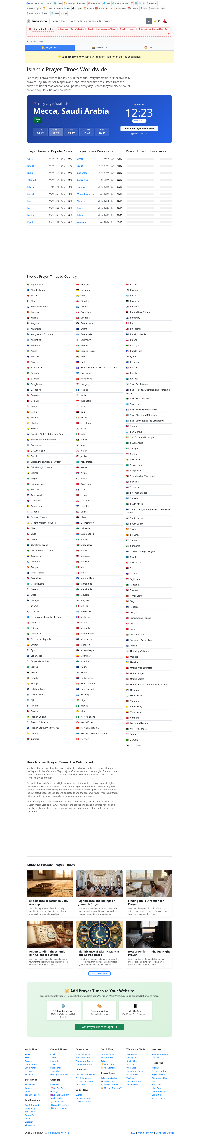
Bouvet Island (36, 450)
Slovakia (132, 481)
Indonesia (83, 400)
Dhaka (30, 165)
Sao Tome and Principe (140, 437)
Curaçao (33, 600)
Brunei (32, 472)
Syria (130, 568)
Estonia (33, 672)
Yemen (131, 734)
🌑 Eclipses (77, 8)
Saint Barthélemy (137, 384)
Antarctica (34, 328)
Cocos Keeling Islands (40, 550)
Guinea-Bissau (85, 350)
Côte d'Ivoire (35, 583)
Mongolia (83, 628)
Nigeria (82, 705)
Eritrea (32, 666)
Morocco (83, 644)
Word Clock (131, 1067)
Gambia (33, 738)
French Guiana (36, 716)
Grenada (83, 317)
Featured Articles (159, 1071)
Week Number (56, 1098)
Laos (80, 489)
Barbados (34, 389)
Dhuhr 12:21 (53, 172)
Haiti (80, 362)
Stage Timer (55, 1071)
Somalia (132, 498)
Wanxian (81, 222)
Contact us (157, 1095)
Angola (32, 317)
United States (135, 678)
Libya (81, 517)
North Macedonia (87, 727)
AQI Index (156, 1057)
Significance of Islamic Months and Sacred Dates (99, 953)
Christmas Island (37, 544)
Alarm (45, 13)
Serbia (131, 453)
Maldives (83, 561)
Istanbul (31, 179)
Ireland (82, 417)
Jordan (81, 456)
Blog (154, 1081)
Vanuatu (132, 701)
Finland (32, 705)
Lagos (30, 201)
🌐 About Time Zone (59, 1105)
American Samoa (37, 306)
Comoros (33, 561)
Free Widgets (132, 1054)
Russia (131, 373)
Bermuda (33, 417)
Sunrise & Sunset (134, 1081)
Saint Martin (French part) (141, 409)
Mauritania (84, 589)
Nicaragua (83, 694)
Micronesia (84, 611)
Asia (27, 1057)
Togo (130, 601)
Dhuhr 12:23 (53, 208)
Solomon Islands (136, 492)
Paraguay (133, 317)
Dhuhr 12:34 (53, 194)
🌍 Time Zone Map (120, 3)
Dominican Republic (39, 639)
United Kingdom (136, 673)
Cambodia (34, 500)
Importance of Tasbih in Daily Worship (48, 902)
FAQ (143, 8)
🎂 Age (64, 13)
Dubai (30, 172)
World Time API (145, 1132)
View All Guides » (99, 973)
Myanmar (83, 655)
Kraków (81, 186)
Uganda (132, 656)
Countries (29, 1088)
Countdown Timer (134, 1071)
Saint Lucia (133, 404)
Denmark (34, 622)
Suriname (133, 545)
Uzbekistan (134, 695)
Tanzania (132, 584)
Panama (132, 306)
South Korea (134, 518)
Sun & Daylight (32, 1105)
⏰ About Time (57, 1101)
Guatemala (84, 334)
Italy (80, 434)
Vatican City (134, 706)
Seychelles (133, 459)
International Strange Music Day (153, 29)
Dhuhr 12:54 (103, 201)
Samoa (131, 426)
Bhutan (32, 423)
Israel (81, 428)
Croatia (32, 589)
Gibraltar (83, 301)
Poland (131, 339)
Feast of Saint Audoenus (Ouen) (102, 29)
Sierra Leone (134, 465)
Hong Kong (84, 378)
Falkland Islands (37, 689)
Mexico (82, 605)
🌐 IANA (106, 3)
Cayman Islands (37, 517)
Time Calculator (83, 1054)
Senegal (132, 448)
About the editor (159, 1078)
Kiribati (82, 472)
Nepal (81, 672)
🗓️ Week (55, 13)
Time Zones (94, 3)
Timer (53, 1064)
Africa (27, 1054)
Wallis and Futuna (137, 723)
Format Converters (84, 1081)
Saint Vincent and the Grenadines (145, 420)
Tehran (80, 215)
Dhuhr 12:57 (53, 158)
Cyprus (32, 605)
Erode (80, 165)
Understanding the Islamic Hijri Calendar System (47, 953)
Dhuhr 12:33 (103, 172)
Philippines (133, 328)
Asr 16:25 (104, 222)
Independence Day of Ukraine (71, 29)
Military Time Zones (59, 1074)
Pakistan (132, 289)
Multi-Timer (55, 1067)
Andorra (33, 312)
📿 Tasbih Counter (109, 1084)
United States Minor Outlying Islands (147, 684)
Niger (81, 700)
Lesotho (82, 506)
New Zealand (85, 689)
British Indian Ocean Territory (44, 461)
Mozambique (85, 650)
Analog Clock (132, 1057)
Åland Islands (36, 289)
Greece (82, 306)
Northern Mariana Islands (91, 733)
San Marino (134, 431)
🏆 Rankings (69, 3)
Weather (29, 1122)
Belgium (33, 400)
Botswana (34, 445)
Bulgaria (33, 478)
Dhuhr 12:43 (103, 186)
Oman (131, 284)
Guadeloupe (84, 323)
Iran (80, 406)
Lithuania (83, 528)
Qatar (131, 356)
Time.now (36, 21)
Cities (27, 1091)
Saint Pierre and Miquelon (141, 415)
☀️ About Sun (107, 1064)
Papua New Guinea (138, 312)
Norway (82, 738)
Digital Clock (132, 1061)
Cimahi (80, 158)
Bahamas (33, 373)
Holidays (120, 8)
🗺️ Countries (46, 3)
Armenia (33, 345)
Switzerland (134, 562)
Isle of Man (84, 423)
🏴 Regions (81, 3)
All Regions (30, 1084)
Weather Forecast (160, 1054)
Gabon (32, 733)
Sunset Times (107, 1057)
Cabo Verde (35, 495)
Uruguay (132, 690)
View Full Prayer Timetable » (139, 128)
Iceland (82, 389)
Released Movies (83, 1101)
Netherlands (84, 677)
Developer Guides (165, 1132)
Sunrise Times (107, 1054)
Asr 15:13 (104, 158)
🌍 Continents (32, 3)
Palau (131, 295)
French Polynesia (37, 722)
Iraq (80, 411)
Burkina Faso (35, 483)
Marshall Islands (86, 578)
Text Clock (131, 1064)
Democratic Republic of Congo (44, 617)
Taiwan (131, 573)
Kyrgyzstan (84, 483)
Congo (32, 567)
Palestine (133, 301)
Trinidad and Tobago (138, 617)
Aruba (32, 350)
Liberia (82, 511)
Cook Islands (35, 572)
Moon (27, 1118)
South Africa (134, 503)
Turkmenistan (135, 634)
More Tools (157, 1088)
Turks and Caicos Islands (140, 640)
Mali (80, 567)
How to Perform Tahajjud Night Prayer (149, 953)
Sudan (131, 540)
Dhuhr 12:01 (53, 165)
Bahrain (33, 378)
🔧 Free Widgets (33, 8)
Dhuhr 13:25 (103, 208)
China (32, 539)
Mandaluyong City (86, 194)
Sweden (132, 556)
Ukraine (132, 662)
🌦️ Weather (151, 3)
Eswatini (33, 677)
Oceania (28, 1071)
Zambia (132, 739)
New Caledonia (86, 683)
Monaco (82, 622)
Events (79, 1095)
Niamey (81, 201)
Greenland (84, 312)
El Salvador (34, 655)
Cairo (30, 158)
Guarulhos (82, 179)
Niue (80, 711)
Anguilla (33, 323)
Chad (31, 528)
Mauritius (83, 594)
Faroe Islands (36, 694)
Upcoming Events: (43, 29)
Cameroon (34, 506)
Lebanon (83, 500)
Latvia (81, 495)
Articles (155, 1067)
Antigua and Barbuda (40, 334)
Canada (33, 511)
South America (31, 1067)
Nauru (81, 666)
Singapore (133, 470)
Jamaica (82, 439)
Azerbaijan (34, 367)
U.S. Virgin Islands (137, 651)
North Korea (84, 722)
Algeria (32, 301)
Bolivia (32, 428)
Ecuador (33, 644)
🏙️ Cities (58, 3)
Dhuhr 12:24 (53, 215)
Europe (28, 1061)
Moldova (83, 617)
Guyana (82, 356)
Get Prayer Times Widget (98, 1027)
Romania (132, 367)
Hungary (83, 384)
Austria (32, 362)
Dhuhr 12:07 (103, 215)
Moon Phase (132, 1084)
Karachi (31, 194)
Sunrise (89, 8)
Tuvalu (131, 645)
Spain (131, 529)
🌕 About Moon (108, 1067)
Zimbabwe (133, 745)
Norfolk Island (85, 716)
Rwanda (132, 378)
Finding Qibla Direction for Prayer (146, 902)
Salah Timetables (109, 1078)
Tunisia (131, 623)
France (32, 711)
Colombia (34, 556)
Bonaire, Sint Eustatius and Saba (45, 434)
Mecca (30, 208)
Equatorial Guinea (38, 661)
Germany (83, 289)
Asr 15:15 (55, 186)
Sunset (99, 8)
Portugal (132, 345)
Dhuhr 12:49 (53, 201)
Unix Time (80, 1084)
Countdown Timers (84, 1061)
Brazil (32, 456)
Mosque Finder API (111, 1088)
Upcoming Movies (84, 1098)
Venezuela (133, 712)
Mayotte (82, 600)
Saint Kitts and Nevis (138, 398)
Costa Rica (34, 578)
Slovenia (132, 487)
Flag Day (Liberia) (127, 29)
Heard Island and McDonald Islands (96, 367)
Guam (81, 328)
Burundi (33, 489)
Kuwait (82, 478)
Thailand (132, 590)
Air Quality (30, 1125)
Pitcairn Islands (136, 334)
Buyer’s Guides (159, 1074)
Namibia (82, 661)
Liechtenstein (85, 522)
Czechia (33, 611)
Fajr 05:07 (104, 179)
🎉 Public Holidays (59, 1108)
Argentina (34, 339)
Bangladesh (35, 384)
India (81, 395)
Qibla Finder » (140, 133)
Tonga (131, 612)
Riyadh (30, 222)
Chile (31, 533)
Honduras (83, 373)
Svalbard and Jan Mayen (140, 551)
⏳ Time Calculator (156, 8)
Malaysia (83, 556)
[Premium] (155, 21)
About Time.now (159, 1091)
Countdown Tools (84, 1064)
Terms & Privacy (159, 1098)
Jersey (81, 450)
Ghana (81, 295)
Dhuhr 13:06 (53, 179)
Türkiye (132, 629)
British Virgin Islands (39, 467)
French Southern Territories (43, 727)
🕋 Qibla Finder (108, 1081)
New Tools (156, 1084)
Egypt (32, 650)
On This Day (57, 1088)
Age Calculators (83, 1057)
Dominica (34, 633)
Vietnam (132, 717)
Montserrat (84, 639)
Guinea (82, 345)
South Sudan (134, 523)
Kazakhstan (84, 461)
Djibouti (33, 628)
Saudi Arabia (134, 442)
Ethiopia (33, 683)
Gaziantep (82, 172)
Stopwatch (55, 1061)
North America (31, 1064)
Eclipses (104, 1061)
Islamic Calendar (59, 1095)
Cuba (31, 594)
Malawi (82, 550)
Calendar (132, 8)
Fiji (30, 700)
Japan (81, 445)
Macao (82, 539)
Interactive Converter (85, 1074)
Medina (31, 215)
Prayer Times (31, 1115)
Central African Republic (41, 522)
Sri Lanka (133, 534)
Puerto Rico (134, 350)
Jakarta (31, 186)
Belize (32, 406)
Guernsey (83, 339)
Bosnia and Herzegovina (41, 439)
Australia (33, 356)
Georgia (82, 284)
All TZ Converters (83, 1078)
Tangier (81, 208)
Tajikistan (133, 579)
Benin (32, 411)
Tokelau (132, 606)
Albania (33, 295)
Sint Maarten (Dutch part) (141, 476)
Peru (130, 323)
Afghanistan (35, 284)
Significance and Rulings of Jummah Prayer (97, 902)
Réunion (132, 362)
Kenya (81, 467)
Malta (81, 572)
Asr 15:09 (104, 194)
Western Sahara (136, 728)
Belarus (33, 395)
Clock (110, 8)
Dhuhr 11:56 (53, 222)
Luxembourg (85, 533)
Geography (30, 1108)
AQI (67, 8)
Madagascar (84, 544)
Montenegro (85, 633)
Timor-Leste (134, 595)
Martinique (84, 583)
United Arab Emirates (139, 667)
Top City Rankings (33, 1095)
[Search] (149, 21)
